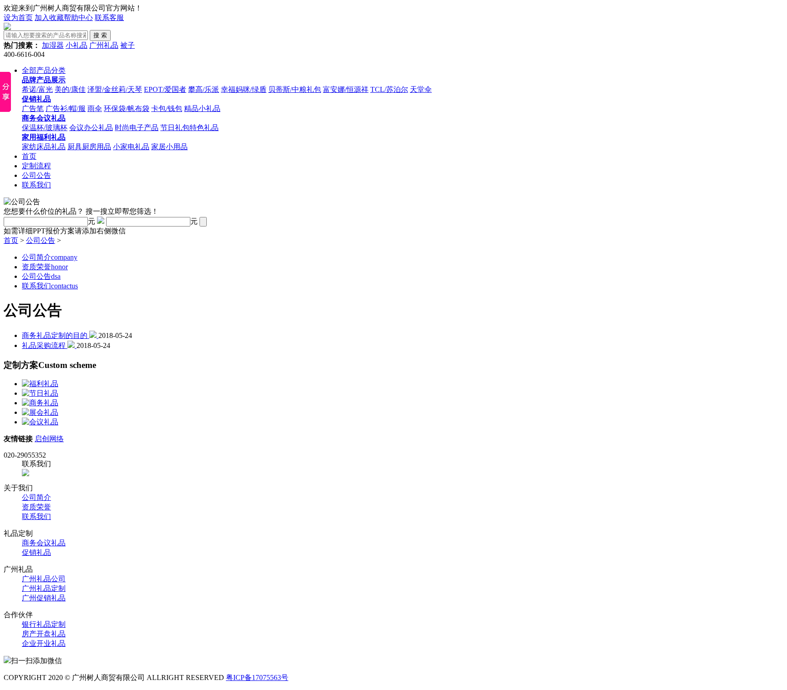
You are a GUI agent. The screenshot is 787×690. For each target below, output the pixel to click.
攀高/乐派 (203, 89)
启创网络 (49, 439)
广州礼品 (103, 45)
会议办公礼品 (91, 127)
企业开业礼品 (44, 643)
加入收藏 (49, 17)
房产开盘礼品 (44, 634)
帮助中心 (78, 17)
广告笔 (33, 108)
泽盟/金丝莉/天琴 (114, 89)
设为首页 (18, 17)
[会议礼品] (40, 422)
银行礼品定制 (44, 624)
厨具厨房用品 (89, 147)
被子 (127, 45)
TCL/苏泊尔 (389, 89)
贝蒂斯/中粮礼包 (294, 89)
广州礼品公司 (44, 579)
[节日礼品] (40, 393)
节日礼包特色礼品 (189, 127)
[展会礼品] (40, 412)
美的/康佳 (70, 89)
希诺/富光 (37, 89)
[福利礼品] (40, 384)
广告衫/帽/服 (66, 108)
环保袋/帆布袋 (126, 108)
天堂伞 (421, 89)
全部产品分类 (44, 70)
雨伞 (94, 108)
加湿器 (53, 45)
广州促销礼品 (44, 598)
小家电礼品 (131, 147)
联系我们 (36, 185)
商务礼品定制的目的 (55, 335)
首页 (29, 156)
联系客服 (109, 17)
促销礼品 (36, 552)
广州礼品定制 (44, 588)
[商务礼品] (40, 403)
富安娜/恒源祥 (345, 89)
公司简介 (49, 257)
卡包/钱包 (166, 108)
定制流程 (36, 166)
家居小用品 (169, 147)
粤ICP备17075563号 (257, 677)
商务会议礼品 (44, 543)
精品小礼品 (202, 108)
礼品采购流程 (44, 345)
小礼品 (76, 45)
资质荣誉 (45, 267)
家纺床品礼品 (44, 147)
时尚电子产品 (136, 127)
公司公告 (36, 175)
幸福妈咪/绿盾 (243, 89)
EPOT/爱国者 (165, 89)
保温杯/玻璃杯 (44, 127)
